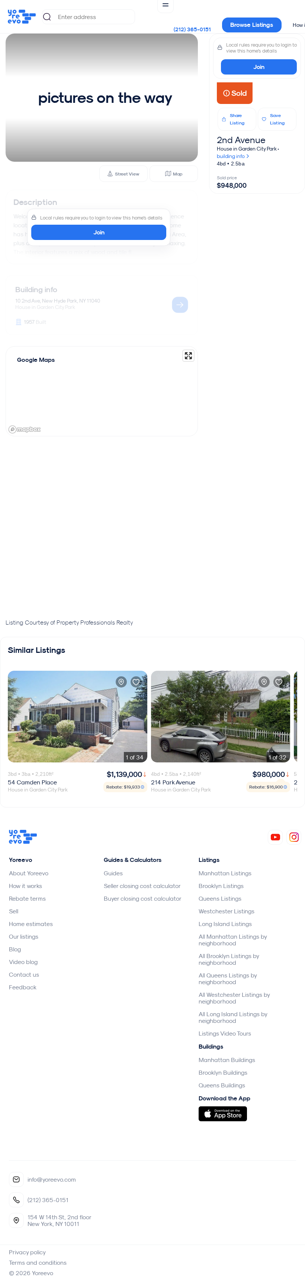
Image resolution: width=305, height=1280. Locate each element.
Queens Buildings (222, 1085)
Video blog (23, 961)
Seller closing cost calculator (142, 885)
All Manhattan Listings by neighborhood (233, 939)
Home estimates (31, 923)
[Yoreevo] (23, 841)
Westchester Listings (226, 911)
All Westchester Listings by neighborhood (234, 998)
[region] (102, 391)
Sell (13, 911)
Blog (15, 949)
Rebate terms (27, 898)
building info (231, 156)
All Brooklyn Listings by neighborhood (229, 959)
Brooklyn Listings (221, 885)
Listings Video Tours (225, 1033)
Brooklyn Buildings (223, 1072)
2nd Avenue (241, 140)
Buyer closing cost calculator (143, 898)
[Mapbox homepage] (24, 429)
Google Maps (36, 360)
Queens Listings (220, 898)
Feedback (22, 987)
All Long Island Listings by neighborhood (233, 1017)
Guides (113, 873)
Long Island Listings (225, 923)
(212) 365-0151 (192, 29)
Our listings (23, 936)
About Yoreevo (28, 873)
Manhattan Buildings (227, 1059)
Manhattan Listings (225, 873)
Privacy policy (27, 1252)
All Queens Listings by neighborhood (228, 978)
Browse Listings (251, 25)
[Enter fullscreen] (188, 355)
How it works (25, 885)
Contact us (24, 974)
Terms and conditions (38, 1262)
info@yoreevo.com (52, 1179)
